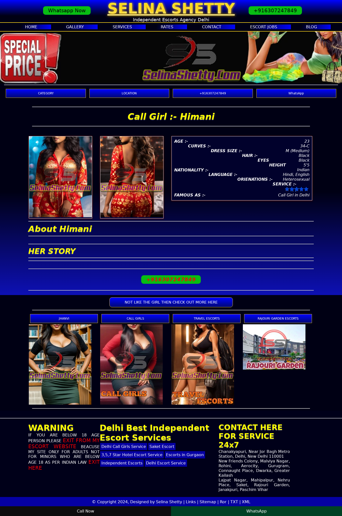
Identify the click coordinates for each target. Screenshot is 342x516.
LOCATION (129, 93)
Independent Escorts (121, 463)
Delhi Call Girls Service (123, 446)
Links (191, 501)
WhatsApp (296, 93)
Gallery (75, 27)
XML (246, 501)
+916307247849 (275, 11)
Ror (223, 501)
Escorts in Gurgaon (185, 454)
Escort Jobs (263, 27)
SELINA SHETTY (171, 8)
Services (122, 27)
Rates (167, 27)
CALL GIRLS (135, 318)
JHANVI (64, 318)
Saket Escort (161, 446)
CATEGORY (46, 93)
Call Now (85, 511)
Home (31, 27)
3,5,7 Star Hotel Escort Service (131, 454)
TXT (234, 501)
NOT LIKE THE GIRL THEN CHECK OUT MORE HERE (171, 302)
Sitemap (208, 501)
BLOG (311, 27)
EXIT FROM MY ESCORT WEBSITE (64, 443)
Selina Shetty (169, 501)
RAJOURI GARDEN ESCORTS (278, 318)
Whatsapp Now (67, 11)
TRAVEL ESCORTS (207, 318)
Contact (211, 27)
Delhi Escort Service (166, 463)
